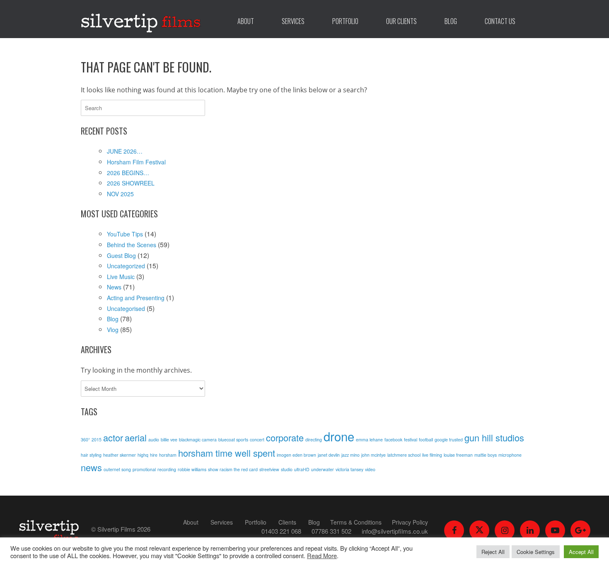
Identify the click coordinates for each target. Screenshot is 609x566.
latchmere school (403, 455)
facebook (393, 439)
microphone (510, 455)
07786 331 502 (331, 531)
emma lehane (369, 439)
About (245, 21)
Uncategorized (126, 266)
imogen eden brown (296, 455)
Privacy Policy (410, 522)
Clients (287, 522)
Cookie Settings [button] (536, 552)
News (114, 287)
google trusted (449, 439)
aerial (136, 437)
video (370, 469)
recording (166, 469)
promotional (144, 469)
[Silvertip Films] (141, 19)
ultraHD (301, 469)
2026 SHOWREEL (131, 183)
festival (410, 439)
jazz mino (350, 455)
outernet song (117, 469)
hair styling (91, 455)
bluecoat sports (233, 439)
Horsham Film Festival (136, 162)
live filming (432, 455)
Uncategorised (126, 308)
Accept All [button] (581, 552)
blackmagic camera (198, 439)
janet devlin (329, 455)
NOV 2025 (120, 194)
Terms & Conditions (356, 522)
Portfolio (345, 21)
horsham (167, 455)
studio (286, 469)
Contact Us (500, 21)
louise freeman (458, 455)
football (426, 439)
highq (143, 455)
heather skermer (119, 455)
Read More (322, 555)
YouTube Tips (125, 234)
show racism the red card (233, 469)
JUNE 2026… (125, 151)
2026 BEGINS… (128, 173)
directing (313, 439)
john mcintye (373, 455)
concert (257, 439)
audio (153, 439)
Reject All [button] (493, 552)
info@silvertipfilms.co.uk (395, 531)
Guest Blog (121, 255)
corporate (285, 437)
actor (113, 437)
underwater (322, 469)
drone (339, 436)
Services (293, 21)
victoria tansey (349, 469)
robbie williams (192, 469)
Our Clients (401, 21)
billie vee (169, 439)
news (91, 467)
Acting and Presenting (135, 298)
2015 (97, 439)
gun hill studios (494, 437)
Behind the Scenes (131, 245)
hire (153, 455)
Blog (451, 21)
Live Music (121, 276)
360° (85, 439)
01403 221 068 (281, 531)
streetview (269, 469)
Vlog (112, 329)
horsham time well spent (226, 452)
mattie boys (485, 455)
